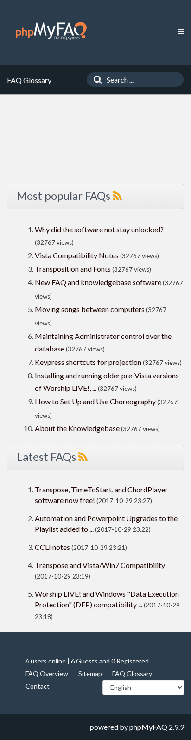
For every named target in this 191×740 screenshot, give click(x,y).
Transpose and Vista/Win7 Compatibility (100, 565)
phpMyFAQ (148, 726)
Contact (37, 686)
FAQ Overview (46, 673)
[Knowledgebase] (51, 31)
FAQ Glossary (132, 673)
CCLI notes (52, 546)
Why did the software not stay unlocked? (99, 229)
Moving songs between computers (90, 309)
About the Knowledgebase (77, 428)
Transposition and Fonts (73, 268)
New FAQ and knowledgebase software (98, 282)
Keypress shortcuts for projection (88, 361)
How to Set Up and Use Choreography (95, 401)
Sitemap (90, 673)
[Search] (95, 79)
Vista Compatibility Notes (77, 255)
